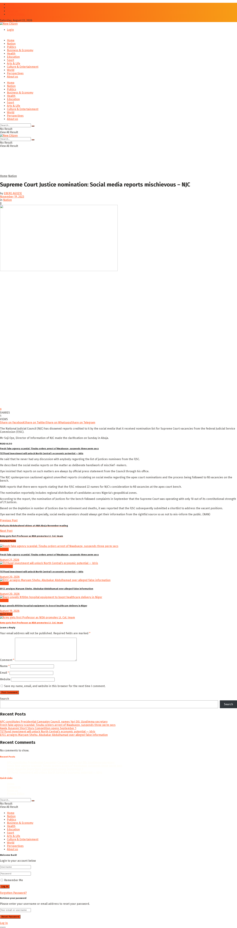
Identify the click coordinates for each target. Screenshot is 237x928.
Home (10, 4)
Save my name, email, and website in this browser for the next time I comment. (54, 686)
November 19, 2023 (12, 196)
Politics (11, 47)
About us (12, 11)
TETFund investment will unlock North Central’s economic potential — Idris (41, 453)
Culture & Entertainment (22, 66)
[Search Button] (33, 126)
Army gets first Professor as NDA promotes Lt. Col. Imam (31, 622)
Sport (10, 60)
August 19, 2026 (9, 611)
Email (4, 672)
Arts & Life (13, 63)
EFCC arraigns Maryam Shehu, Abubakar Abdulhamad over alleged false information (46, 588)
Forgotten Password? (13, 892)
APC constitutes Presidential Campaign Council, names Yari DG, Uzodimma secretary (54, 721)
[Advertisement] (84, 166)
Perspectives (15, 73)
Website (5, 679)
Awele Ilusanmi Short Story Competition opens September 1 (38, 728)
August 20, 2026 (10, 577)
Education (13, 57)
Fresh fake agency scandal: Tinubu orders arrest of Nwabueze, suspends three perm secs (49, 448)
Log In (4, 923)
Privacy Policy (15, 14)
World (10, 70)
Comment (7, 660)
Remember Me (13, 880)
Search (4, 698)
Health (11, 53)
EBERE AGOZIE (13, 193)
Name (5, 666)
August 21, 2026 (9, 559)
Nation (11, 43)
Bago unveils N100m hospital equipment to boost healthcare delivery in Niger (43, 605)
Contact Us (14, 7)
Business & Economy (20, 50)
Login (10, 29)
